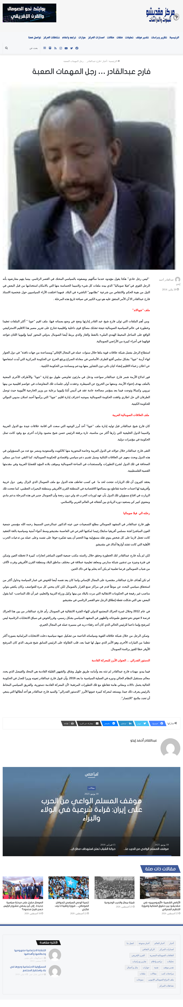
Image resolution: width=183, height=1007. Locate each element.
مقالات (110, 37)
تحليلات (129, 37)
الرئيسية (174, 37)
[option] (91, 811)
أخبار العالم (159, 943)
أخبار (104, 61)
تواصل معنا (34, 37)
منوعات (140, 979)
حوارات (82, 37)
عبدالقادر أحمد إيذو (143, 740)
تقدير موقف (142, 37)
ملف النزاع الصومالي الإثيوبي (161, 979)
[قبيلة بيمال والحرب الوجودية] (114, 887)
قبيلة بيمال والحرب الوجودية (119, 902)
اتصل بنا (130, 943)
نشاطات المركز (51, 37)
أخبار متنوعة (144, 943)
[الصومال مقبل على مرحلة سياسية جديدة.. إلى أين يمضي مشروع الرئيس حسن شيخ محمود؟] (23, 887)
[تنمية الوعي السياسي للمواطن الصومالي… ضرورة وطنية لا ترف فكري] (68, 887)
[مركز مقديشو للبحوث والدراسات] (162, 16)
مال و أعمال (132, 967)
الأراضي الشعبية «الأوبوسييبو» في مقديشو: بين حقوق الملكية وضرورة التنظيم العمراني (161, 906)
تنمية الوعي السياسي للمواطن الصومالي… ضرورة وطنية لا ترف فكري (72, 906)
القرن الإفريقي (138, 955)
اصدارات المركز (96, 37)
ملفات (120, 37)
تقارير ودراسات (159, 37)
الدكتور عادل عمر (36, 974)
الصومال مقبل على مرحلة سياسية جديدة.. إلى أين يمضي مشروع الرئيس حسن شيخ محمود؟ (23, 906)
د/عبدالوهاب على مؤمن (33, 958)
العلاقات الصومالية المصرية (162, 955)
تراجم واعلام (69, 37)
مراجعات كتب (167, 973)
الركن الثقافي (148, 949)
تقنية (156, 967)
